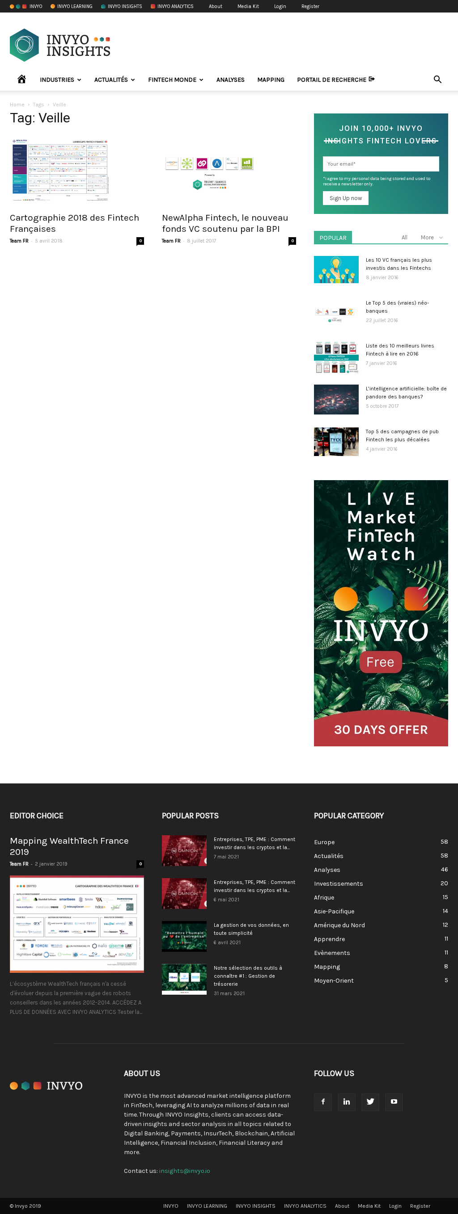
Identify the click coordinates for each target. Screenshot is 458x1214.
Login (280, 6)
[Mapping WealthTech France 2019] (77, 924)
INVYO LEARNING (75, 6)
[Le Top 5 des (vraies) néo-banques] (335, 314)
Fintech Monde (172, 80)
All (404, 237)
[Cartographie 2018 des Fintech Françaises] (77, 170)
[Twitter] (370, 1102)
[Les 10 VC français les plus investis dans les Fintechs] (336, 269)
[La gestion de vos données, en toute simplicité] (184, 936)
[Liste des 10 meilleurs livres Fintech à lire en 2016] (336, 357)
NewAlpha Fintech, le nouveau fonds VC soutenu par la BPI (225, 223)
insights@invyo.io (184, 1171)
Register (310, 6)
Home (17, 104)
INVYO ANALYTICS (175, 6)
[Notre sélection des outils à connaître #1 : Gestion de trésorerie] (184, 979)
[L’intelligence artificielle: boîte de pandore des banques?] (336, 399)
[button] (437, 80)
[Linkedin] (347, 1102)
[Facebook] (323, 1102)
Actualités (111, 80)
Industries (57, 80)
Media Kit (248, 6)
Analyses (230, 80)
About (215, 6)
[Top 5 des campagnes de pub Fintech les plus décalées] (336, 441)
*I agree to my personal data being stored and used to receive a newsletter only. (376, 181)
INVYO (36, 6)
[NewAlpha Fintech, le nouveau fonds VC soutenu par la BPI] (229, 170)
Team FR (19, 241)
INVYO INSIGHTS (125, 6)
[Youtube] (394, 1102)
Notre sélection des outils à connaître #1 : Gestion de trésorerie (248, 976)
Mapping (270, 80)
